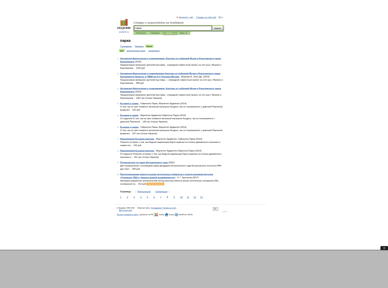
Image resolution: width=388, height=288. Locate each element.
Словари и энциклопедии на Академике (158, 22)
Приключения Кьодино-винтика (137, 139)
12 (195, 197)
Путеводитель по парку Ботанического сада (144, 162)
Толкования (141, 33)
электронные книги (136, 51)
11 (188, 197)
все (122, 51)
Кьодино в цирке (129, 103)
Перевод (139, 46)
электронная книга (155, 184)
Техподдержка (156, 208)
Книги (169, 33)
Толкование (126, 46)
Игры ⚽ (183, 33)
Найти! (217, 28)
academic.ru (124, 32)
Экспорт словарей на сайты (127, 214)
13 (201, 197)
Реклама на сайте (169, 208)
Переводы (155, 33)
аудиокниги (154, 51)
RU (220, 17)
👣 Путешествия (125, 210)
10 (181, 197)
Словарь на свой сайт (206, 17)
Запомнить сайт (186, 17)
